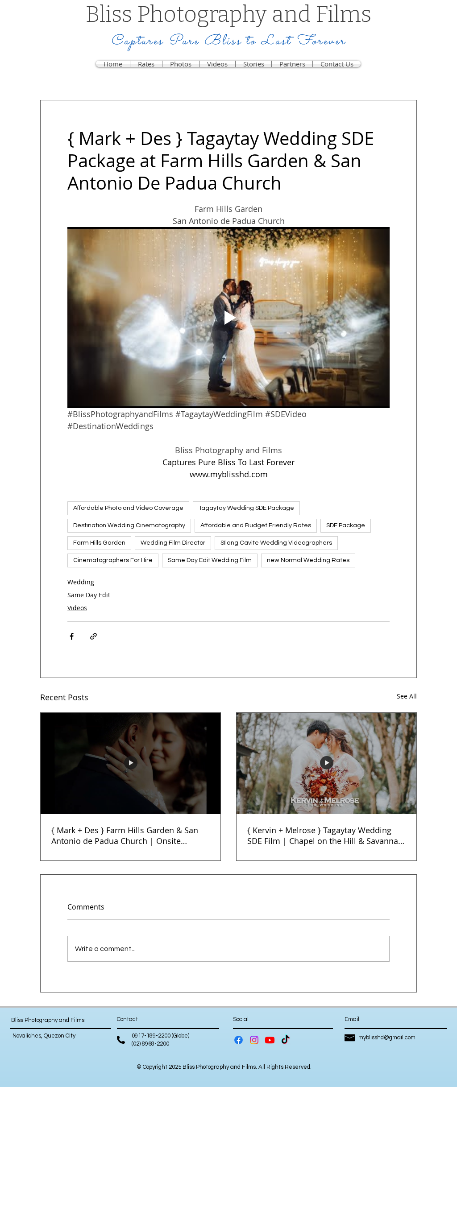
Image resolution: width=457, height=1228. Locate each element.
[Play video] (228, 317)
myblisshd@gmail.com (386, 1037)
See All (407, 696)
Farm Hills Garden (99, 543)
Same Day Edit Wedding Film (210, 560)
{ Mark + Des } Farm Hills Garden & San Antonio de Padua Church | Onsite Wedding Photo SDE (124, 835)
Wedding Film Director (173, 543)
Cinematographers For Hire (113, 560)
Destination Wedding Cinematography (129, 525)
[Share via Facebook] (71, 636)
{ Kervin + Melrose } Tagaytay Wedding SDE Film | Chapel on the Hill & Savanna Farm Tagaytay (322, 835)
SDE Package (345, 525)
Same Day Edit (88, 595)
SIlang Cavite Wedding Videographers (276, 543)
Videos (77, 608)
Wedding (80, 582)
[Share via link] (93, 636)
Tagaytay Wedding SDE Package (246, 508)
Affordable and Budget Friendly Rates (255, 525)
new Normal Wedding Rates (308, 560)
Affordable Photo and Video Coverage (128, 508)
